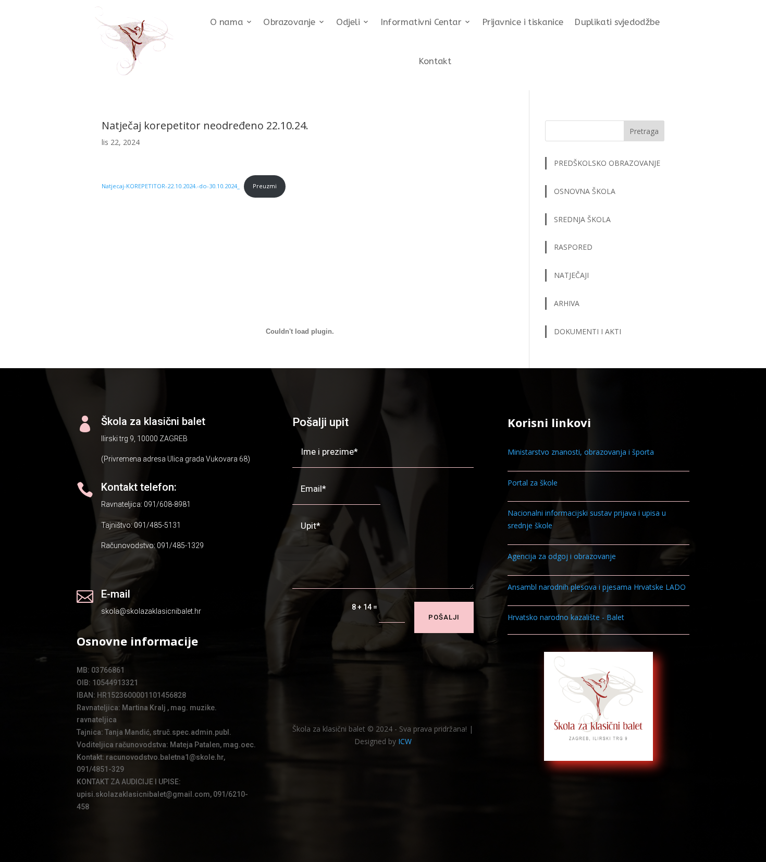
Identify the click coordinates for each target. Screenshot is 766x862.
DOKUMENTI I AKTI (587, 331)
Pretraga (644, 131)
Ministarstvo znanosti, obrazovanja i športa (581, 452)
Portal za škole (533, 483)
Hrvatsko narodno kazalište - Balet (566, 617)
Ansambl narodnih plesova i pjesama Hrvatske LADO (597, 587)
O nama (226, 22)
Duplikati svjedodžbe (617, 22)
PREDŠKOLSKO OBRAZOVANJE (607, 163)
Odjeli (348, 22)
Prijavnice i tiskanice (523, 22)
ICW (405, 741)
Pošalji (444, 617)
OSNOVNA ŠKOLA (584, 191)
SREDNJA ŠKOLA (582, 219)
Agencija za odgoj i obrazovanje (562, 556)
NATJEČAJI (572, 275)
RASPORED (574, 247)
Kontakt (435, 61)
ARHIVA (566, 303)
